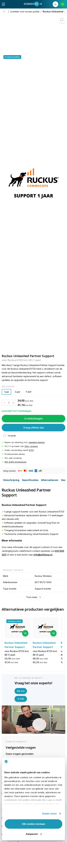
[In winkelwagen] (25, 633)
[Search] (55, 4)
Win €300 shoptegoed (15, 462)
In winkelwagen (33, 418)
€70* (31, 450)
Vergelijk (12, 435)
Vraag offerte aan (33, 427)
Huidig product (14, 621)
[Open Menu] (3, 4)
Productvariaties (12, 57)
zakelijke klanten (37, 442)
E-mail (21, 698)
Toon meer (31, 597)
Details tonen (49, 813)
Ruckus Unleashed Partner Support (55, 11)
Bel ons (21, 691)
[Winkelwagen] (62, 4)
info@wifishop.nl (43, 554)
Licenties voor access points (24, 11)
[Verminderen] (4, 402)
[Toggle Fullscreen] (62, 20)
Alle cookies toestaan (33, 824)
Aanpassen (32, 834)
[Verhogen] (13, 402)
